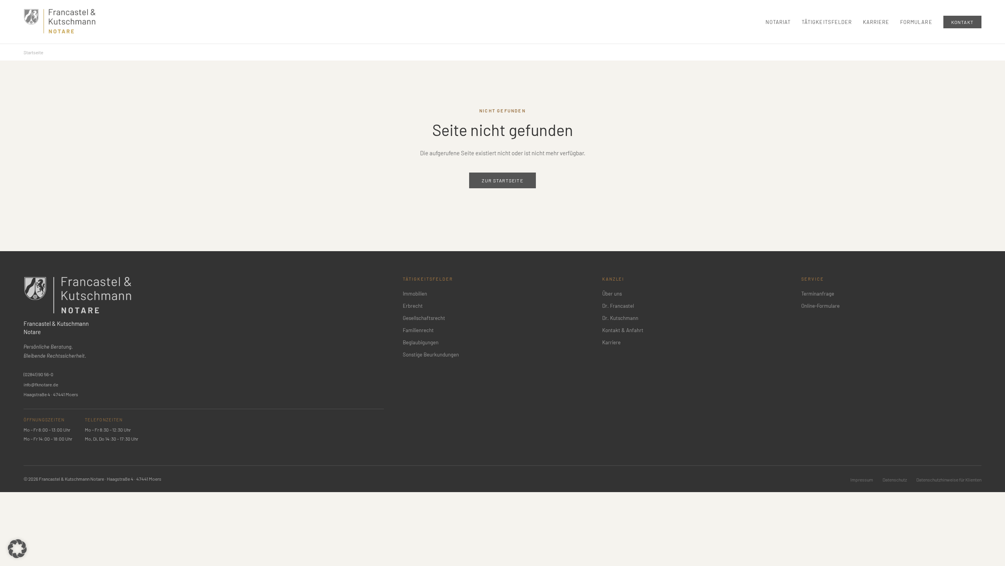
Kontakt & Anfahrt (622, 330)
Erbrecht (413, 306)
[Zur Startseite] (60, 21)
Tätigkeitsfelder (827, 22)
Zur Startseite (502, 180)
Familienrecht (418, 330)
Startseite (33, 52)
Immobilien (415, 293)
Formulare (916, 22)
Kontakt (962, 22)
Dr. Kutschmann (620, 318)
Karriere (876, 22)
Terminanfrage (817, 293)
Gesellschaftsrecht (424, 318)
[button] (17, 548)
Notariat (778, 22)
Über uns (612, 293)
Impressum (861, 479)
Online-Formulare (820, 306)
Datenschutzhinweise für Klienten (948, 479)
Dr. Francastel (618, 306)
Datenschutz (895, 479)
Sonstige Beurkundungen (431, 354)
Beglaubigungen (421, 342)
